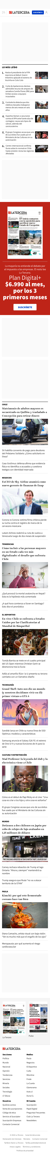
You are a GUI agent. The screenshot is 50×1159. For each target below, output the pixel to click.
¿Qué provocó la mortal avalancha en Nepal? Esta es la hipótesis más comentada (23, 595)
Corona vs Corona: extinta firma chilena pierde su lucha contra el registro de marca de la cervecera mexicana (24, 522)
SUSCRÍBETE (25, 307)
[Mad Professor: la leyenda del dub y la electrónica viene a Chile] (25, 779)
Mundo (5, 821)
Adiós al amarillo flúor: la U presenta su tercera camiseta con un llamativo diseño (24, 675)
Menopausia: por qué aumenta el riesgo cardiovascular (21, 945)
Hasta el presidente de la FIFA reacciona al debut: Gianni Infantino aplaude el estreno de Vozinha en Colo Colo (18, 76)
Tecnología (8, 685)
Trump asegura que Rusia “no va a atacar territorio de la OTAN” (21, 882)
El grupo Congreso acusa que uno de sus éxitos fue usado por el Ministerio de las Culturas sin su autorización (20, 136)
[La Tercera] (14, 1034)
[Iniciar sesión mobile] (46, 12)
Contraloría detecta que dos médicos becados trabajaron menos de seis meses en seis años (18, 106)
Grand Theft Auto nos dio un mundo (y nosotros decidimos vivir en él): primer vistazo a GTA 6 (23, 693)
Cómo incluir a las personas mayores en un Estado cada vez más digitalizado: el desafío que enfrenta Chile (24, 554)
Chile (4, 404)
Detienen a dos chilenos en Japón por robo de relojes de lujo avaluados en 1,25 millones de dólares (24, 829)
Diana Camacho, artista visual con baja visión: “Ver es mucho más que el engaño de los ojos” (24, 935)
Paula (5, 891)
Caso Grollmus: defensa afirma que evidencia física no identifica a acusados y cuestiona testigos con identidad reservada (23, 466)
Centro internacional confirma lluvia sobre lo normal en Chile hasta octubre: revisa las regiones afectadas (20, 149)
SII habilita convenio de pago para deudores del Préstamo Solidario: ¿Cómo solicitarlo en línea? (23, 453)
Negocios (7, 477)
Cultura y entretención (14, 755)
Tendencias (8, 544)
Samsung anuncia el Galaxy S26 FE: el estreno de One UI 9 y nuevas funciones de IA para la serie (24, 743)
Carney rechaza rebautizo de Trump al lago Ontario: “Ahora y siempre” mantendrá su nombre (22, 870)
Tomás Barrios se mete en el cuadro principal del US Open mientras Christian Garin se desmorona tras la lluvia (23, 663)
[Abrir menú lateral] (4, 12)
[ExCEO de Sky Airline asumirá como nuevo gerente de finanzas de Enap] (25, 501)
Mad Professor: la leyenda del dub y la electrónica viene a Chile (25, 761)
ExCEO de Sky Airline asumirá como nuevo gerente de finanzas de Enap (24, 484)
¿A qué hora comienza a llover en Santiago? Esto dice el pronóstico (23, 605)
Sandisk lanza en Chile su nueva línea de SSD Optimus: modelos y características (24, 732)
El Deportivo (8, 614)
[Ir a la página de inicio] (19, 12)
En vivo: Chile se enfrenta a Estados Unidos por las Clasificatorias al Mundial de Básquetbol (23, 622)
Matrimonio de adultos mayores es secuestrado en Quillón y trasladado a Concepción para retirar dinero (24, 412)
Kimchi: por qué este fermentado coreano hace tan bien (21, 897)
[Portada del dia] (25, 257)
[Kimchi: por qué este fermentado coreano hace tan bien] (25, 915)
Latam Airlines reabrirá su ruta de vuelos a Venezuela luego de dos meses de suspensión (24, 534)
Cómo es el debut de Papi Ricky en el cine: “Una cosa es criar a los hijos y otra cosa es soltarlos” (25, 799)
